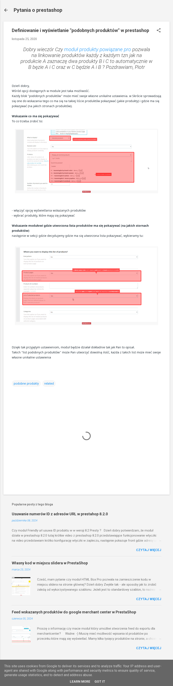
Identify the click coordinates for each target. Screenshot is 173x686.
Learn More (80, 681)
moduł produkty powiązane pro (97, 49)
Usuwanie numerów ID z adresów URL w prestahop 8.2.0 (60, 514)
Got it (100, 681)
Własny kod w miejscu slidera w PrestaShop (50, 563)
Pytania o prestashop (38, 10)
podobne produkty (26, 383)
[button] (158, 31)
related (49, 383)
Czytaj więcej (148, 550)
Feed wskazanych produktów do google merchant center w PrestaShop (74, 612)
